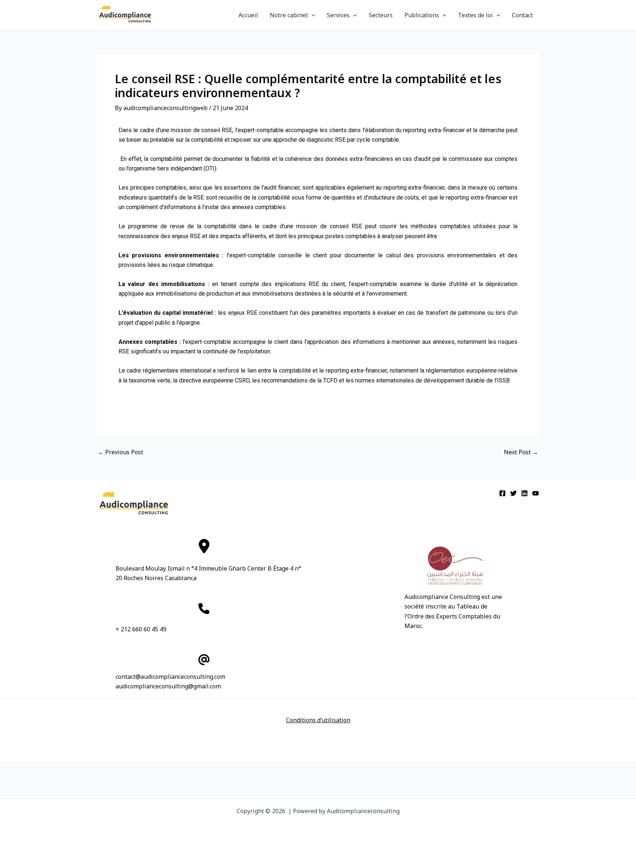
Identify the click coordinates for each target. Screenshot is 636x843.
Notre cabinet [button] (289, 15)
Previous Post (120, 452)
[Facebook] (502, 493)
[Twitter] (513, 493)
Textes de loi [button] (475, 15)
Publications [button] (421, 15)
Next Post (521, 452)
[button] (311, 15)
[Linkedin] (524, 493)
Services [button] (338, 15)
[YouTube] (535, 493)
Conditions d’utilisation (318, 720)
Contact (522, 15)
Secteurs (381, 15)
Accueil (248, 15)
